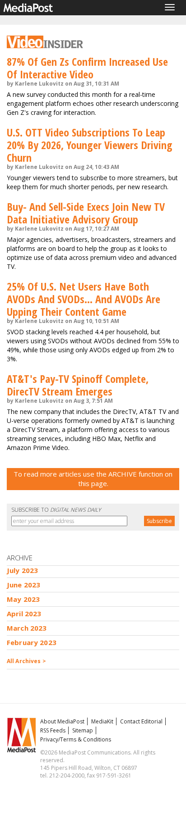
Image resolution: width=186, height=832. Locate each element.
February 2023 (31, 642)
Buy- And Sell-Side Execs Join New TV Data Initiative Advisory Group (86, 213)
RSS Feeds (52, 730)
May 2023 (23, 599)
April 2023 (24, 613)
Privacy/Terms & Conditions (75, 739)
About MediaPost (62, 721)
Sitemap (82, 730)
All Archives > (26, 661)
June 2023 (23, 584)
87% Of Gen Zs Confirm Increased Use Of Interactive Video (87, 68)
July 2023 (22, 570)
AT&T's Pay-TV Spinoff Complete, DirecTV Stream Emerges (78, 385)
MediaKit (102, 721)
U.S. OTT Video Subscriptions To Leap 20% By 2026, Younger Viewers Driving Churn (89, 145)
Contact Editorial (141, 721)
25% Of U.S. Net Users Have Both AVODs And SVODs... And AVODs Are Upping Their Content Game (83, 299)
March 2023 (27, 627)
